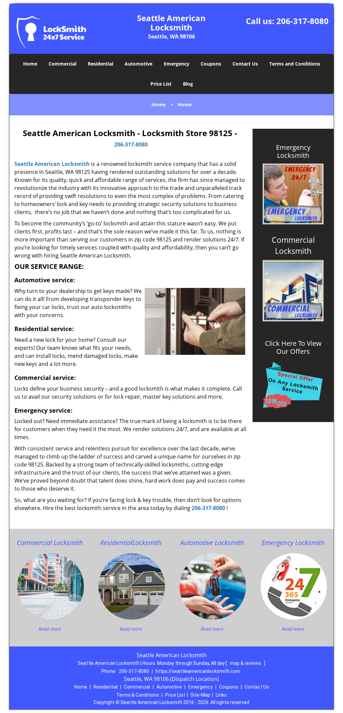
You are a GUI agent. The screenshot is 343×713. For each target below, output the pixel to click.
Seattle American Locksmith (52, 164)
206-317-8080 (302, 20)
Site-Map (200, 695)
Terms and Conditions (294, 64)
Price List (161, 84)
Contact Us (245, 64)
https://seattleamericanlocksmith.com (197, 671)
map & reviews (246, 663)
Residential (100, 64)
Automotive (138, 64)
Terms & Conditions (137, 695)
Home (30, 64)
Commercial (62, 64)
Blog (188, 84)
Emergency (176, 64)
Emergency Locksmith (293, 151)
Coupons (211, 64)
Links (221, 695)
